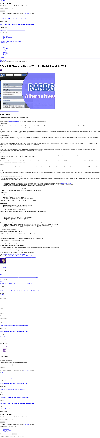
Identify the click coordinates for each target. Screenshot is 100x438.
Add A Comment (3, 294)
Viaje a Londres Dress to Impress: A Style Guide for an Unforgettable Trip (17, 24)
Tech (4, 47)
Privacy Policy (26, 13)
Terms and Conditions (7, 37)
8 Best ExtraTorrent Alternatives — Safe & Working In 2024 (20, 255)
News (4, 49)
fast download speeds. (66, 183)
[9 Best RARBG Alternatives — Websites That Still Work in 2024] (27, 108)
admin (4, 70)
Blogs (6, 50)
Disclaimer (5, 38)
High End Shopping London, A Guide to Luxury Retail (12, 30)
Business (5, 45)
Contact (4, 54)
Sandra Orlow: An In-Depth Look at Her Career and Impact (14, 325)
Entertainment (6, 53)
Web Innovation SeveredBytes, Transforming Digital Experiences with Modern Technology (21, 290)
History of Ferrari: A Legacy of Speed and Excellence (12, 336)
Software (7, 48)
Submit (14, 433)
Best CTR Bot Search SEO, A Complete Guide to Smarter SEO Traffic (16, 283)
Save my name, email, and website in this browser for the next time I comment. (18, 316)
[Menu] (0, 59)
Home (4, 44)
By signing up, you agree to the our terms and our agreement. (17, 13)
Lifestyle (4, 52)
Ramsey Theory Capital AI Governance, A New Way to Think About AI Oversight (19, 277)
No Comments (8, 70)
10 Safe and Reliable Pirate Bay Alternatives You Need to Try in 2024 (21, 257)
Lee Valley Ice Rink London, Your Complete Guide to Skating (14, 18)
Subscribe (2, 57)
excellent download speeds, (14, 121)
